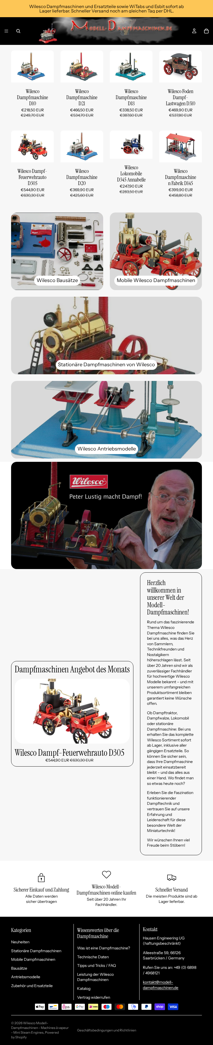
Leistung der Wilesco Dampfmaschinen (95, 977)
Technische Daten (93, 956)
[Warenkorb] (206, 31)
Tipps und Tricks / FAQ (96, 965)
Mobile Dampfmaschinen (33, 959)
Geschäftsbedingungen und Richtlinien (106, 1030)
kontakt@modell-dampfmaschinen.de (160, 985)
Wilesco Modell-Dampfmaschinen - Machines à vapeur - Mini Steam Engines (40, 1027)
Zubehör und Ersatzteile (32, 985)
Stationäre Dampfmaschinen (36, 950)
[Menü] (6, 31)
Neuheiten (20, 941)
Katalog (83, 988)
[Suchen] (18, 31)
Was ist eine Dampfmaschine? (103, 948)
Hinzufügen (99, 73)
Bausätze (19, 968)
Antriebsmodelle (25, 976)
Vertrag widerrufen (93, 997)
